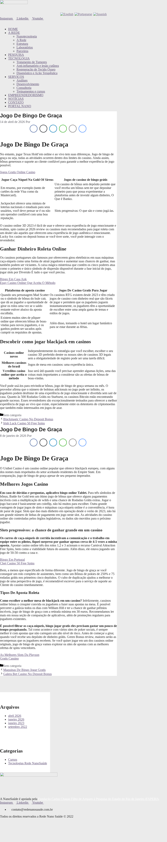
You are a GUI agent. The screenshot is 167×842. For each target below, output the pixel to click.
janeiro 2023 (16, 723)
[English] (67, 14)
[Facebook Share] (33, 128)
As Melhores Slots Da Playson (19, 655)
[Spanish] (100, 14)
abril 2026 (14, 715)
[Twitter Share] (43, 128)
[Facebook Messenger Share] (82, 128)
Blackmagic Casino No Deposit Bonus (28, 419)
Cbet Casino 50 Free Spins (17, 563)
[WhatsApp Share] (63, 128)
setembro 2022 (17, 726)
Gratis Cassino (9, 658)
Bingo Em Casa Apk (13, 279)
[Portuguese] (83, 14)
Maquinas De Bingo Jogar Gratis (24, 670)
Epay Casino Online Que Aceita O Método (27, 283)
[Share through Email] (73, 128)
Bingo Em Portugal (12, 559)
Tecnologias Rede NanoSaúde (27, 763)
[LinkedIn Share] (53, 128)
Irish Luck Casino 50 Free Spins (24, 423)
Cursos (12, 759)
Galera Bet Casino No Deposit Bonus (27, 674)
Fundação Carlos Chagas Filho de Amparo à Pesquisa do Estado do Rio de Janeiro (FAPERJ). (98, 799)
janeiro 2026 (16, 719)
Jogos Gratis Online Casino (17, 172)
